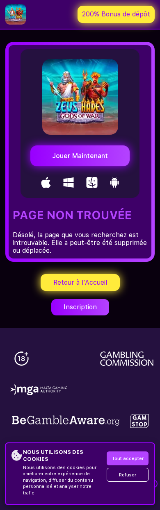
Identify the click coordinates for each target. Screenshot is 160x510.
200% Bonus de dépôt (116, 14)
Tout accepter (128, 458)
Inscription (80, 307)
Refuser (127, 475)
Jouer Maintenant (80, 156)
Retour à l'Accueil (80, 282)
